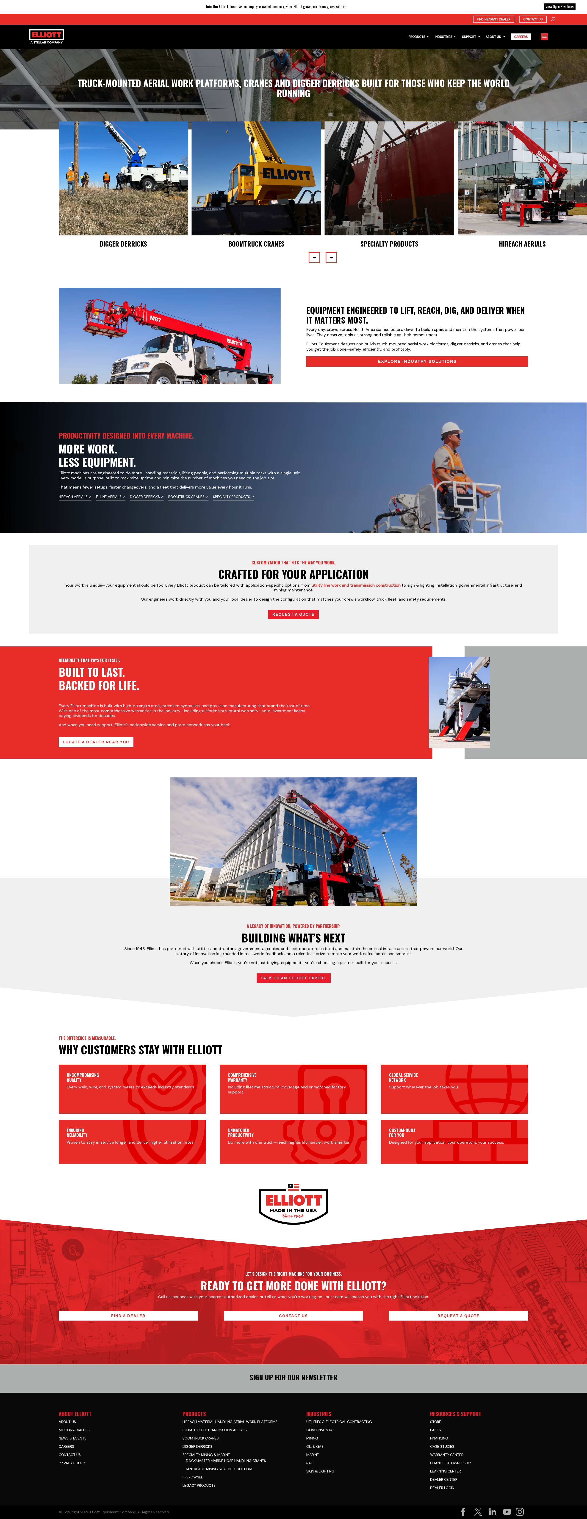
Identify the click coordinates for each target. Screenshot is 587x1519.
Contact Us (533, 19)
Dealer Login (442, 1487)
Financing (439, 1438)
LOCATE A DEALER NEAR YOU (96, 742)
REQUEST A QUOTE (293, 614)
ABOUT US (67, 1421)
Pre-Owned (193, 1477)
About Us (493, 37)
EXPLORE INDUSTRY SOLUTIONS (417, 361)
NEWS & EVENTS (72, 1438)
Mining (312, 1438)
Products (417, 37)
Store (435, 1421)
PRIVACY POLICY (72, 1463)
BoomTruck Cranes (201, 1438)
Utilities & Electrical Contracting (339, 1421)
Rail (309, 1463)
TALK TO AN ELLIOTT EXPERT (294, 978)
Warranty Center (446, 1454)
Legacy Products (199, 1485)
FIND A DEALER (128, 1316)
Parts (435, 1430)
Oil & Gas (315, 1446)
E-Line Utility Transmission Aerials (215, 1430)
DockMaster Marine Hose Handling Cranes (226, 1460)
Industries (443, 37)
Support (469, 37)
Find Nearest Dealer (493, 19)
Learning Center (445, 1471)
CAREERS (66, 1446)
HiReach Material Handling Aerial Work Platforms (230, 1421)
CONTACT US (293, 1316)
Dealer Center (443, 1479)
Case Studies (442, 1446)
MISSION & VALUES (74, 1430)
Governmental (320, 1430)
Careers (521, 37)
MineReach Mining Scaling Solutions (219, 1469)
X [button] (582, 4)
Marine (312, 1454)
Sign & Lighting (320, 1471)
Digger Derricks (197, 1446)
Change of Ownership (450, 1463)
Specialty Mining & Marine (206, 1454)
